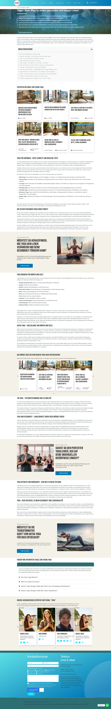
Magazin (51, 3)
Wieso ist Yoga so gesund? (30, 582)
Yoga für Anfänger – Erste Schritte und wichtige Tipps (35, 56)
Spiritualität (63, 92)
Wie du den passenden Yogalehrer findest (32, 58)
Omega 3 (31, 670)
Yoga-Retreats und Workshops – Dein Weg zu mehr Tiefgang (37, 71)
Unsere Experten (60, 3)
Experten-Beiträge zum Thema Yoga (29, 54)
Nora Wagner (24, 634)
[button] (92, 49)
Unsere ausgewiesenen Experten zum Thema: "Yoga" (35, 78)
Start (37, 3)
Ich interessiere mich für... (34, 668)
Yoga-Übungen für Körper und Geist (30, 60)
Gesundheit (32, 672)
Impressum (37, 701)
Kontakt (68, 3)
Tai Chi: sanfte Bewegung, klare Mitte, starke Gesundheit (81, 141)
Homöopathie (51, 670)
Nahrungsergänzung (44, 672)
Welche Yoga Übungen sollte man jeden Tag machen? (39, 590)
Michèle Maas (61, 634)
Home (18, 7)
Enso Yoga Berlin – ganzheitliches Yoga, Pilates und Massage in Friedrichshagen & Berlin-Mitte (28, 142)
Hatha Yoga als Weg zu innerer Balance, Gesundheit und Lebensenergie (54, 142)
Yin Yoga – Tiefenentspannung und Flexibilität (33, 67)
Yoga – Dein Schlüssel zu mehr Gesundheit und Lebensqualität (38, 74)
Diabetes (40, 673)
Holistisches (36, 92)
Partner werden (77, 3)
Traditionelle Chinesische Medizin (83, 124)
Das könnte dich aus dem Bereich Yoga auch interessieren (37, 65)
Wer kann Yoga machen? (29, 577)
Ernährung (32, 673)
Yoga (91, 92)
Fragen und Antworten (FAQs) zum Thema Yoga (33, 76)
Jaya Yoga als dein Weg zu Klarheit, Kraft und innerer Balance (82, 109)
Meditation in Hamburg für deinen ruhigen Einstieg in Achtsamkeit (55, 108)
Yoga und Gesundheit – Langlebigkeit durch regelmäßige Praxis (38, 69)
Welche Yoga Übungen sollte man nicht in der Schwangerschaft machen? (45, 586)
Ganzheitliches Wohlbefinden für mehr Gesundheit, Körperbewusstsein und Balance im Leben (27, 111)
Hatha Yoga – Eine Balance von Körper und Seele (34, 63)
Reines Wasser (40, 670)
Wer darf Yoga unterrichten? (30, 564)
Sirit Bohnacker (44, 634)
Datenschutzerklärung (29, 701)
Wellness (23, 7)
